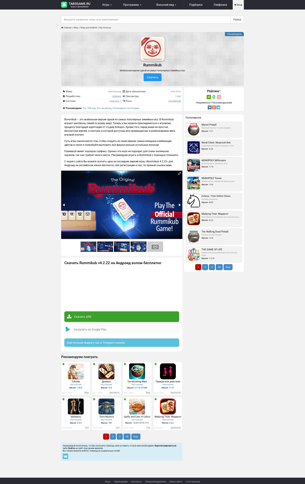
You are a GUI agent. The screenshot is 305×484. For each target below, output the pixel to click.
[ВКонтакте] (210, 107)
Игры (108, 481)
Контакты (136, 481)
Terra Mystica (106, 416)
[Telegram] (218, 107)
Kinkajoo (116, 96)
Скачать (152, 77)
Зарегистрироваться (165, 445)
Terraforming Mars (137, 381)
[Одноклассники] (214, 107)
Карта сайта (175, 481)
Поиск (237, 19)
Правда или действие (168, 381)
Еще (136, 436)
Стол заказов (193, 481)
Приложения (121, 481)
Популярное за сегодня (126, 108)
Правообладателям (155, 481)
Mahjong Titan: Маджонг (168, 416)
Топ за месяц (104, 108)
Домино (106, 381)
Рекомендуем (234, 34)
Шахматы (76, 416)
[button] (179, 173)
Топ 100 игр (89, 108)
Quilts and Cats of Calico (137, 416)
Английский (174, 101)
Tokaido (75, 381)
